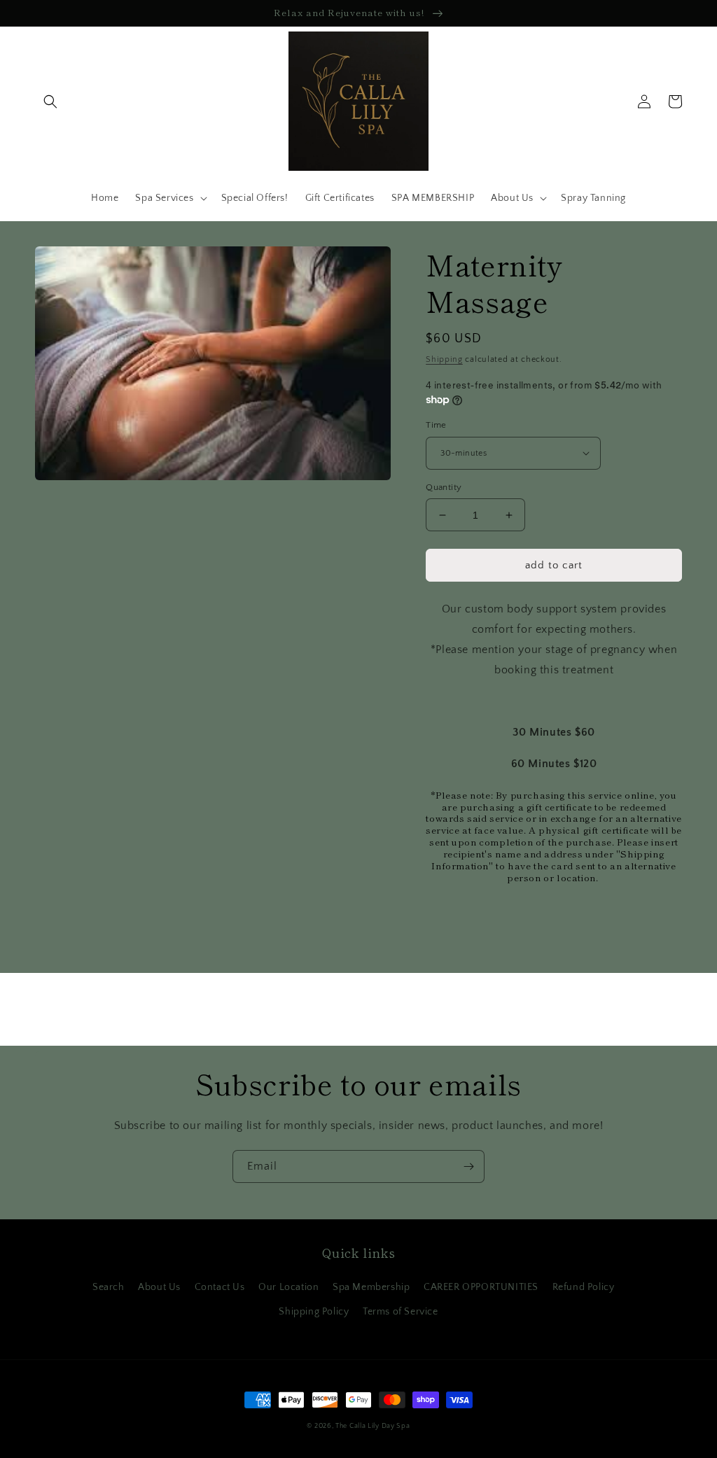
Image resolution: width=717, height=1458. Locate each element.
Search (108, 1287)
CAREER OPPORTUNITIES (481, 1287)
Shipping (444, 359)
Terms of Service (400, 1311)
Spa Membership (371, 1287)
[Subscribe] (468, 1166)
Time (436, 425)
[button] (50, 101)
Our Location (288, 1287)
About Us (159, 1287)
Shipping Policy (314, 1311)
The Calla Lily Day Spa (372, 1426)
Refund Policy (583, 1287)
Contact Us (220, 1287)
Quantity (443, 487)
